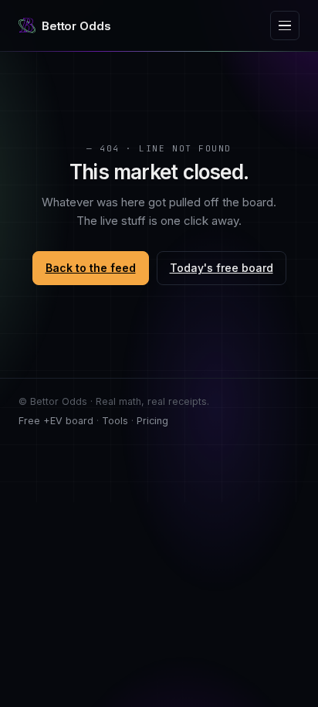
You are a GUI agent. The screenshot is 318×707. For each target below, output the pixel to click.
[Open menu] (284, 25)
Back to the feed (91, 267)
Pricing (152, 421)
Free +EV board (56, 421)
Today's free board (221, 267)
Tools (115, 421)
